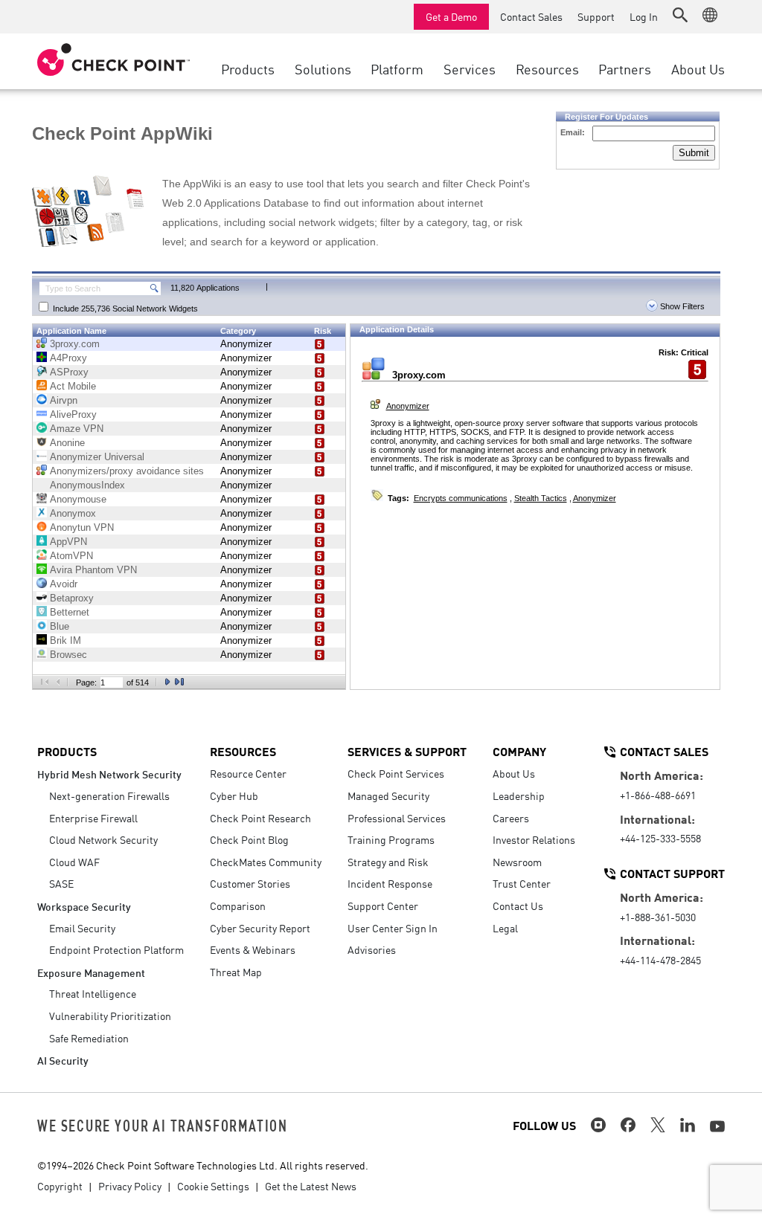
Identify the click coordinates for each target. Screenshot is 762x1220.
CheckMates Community (265, 861)
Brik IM (65, 640)
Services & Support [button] (407, 751)
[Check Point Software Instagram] (598, 1124)
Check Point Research (260, 817)
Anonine (67, 442)
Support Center (383, 905)
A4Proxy (68, 358)
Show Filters (681, 306)
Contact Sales (531, 16)
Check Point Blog (249, 839)
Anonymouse (78, 499)
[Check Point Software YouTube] (717, 1126)
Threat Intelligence (92, 993)
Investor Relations (534, 839)
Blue (59, 626)
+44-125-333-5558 (660, 837)
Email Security (82, 927)
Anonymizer (246, 343)
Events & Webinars (252, 949)
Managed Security (388, 795)
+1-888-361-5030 (658, 916)
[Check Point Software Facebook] (628, 1124)
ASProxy (69, 372)
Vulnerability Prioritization (110, 1015)
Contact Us (518, 905)
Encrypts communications (461, 498)
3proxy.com (75, 343)
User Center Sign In (393, 927)
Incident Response (390, 883)
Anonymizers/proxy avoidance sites (127, 471)
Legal (505, 927)
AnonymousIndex (87, 485)
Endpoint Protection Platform (116, 949)
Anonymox (73, 513)
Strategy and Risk (388, 861)
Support (596, 16)
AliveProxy (73, 414)
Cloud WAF (74, 861)
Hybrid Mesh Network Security (109, 773)
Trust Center (522, 883)
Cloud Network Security (103, 839)
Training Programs (391, 839)
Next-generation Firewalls (109, 795)
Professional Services (397, 817)
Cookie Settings (213, 1185)
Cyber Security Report (260, 927)
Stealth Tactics (540, 498)
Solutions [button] (323, 68)
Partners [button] (624, 68)
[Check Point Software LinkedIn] (687, 1124)
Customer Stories (250, 883)
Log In (644, 16)
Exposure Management (91, 972)
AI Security (63, 1060)
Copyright (60, 1185)
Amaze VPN (76, 428)
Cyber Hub (234, 795)
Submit (694, 152)
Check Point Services (396, 773)
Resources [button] (547, 68)
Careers (511, 817)
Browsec (68, 654)
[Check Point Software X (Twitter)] (657, 1124)
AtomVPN (71, 555)
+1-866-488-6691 (658, 794)
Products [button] (248, 68)
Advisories (372, 949)
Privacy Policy (129, 1185)
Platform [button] (397, 68)
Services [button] (470, 68)
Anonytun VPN (82, 527)
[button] (680, 14)
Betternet (69, 612)
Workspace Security (84, 906)
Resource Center (248, 773)
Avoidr (63, 584)
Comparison (238, 905)
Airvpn (63, 400)
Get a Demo (451, 16)
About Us (514, 773)
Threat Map (236, 971)
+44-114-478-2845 (660, 959)
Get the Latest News (310, 1185)
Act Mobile (73, 386)
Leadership (519, 795)
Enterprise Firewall (93, 817)
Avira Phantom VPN (93, 569)
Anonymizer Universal (97, 456)
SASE (61, 883)
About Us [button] (698, 68)
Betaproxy (72, 598)
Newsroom (517, 861)
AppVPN (68, 541)
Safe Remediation (89, 1037)
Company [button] (519, 751)
